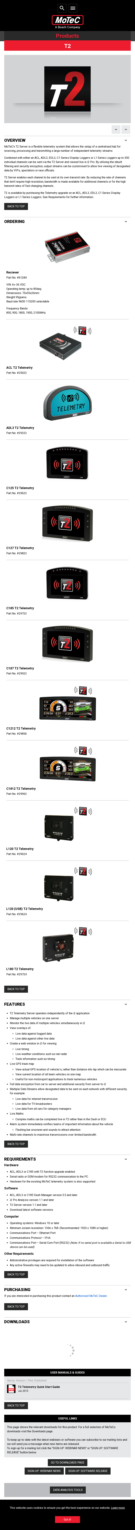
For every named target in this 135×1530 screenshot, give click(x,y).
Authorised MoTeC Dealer (91, 1296)
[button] (67, 140)
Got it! (67, 1519)
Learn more (118, 1507)
